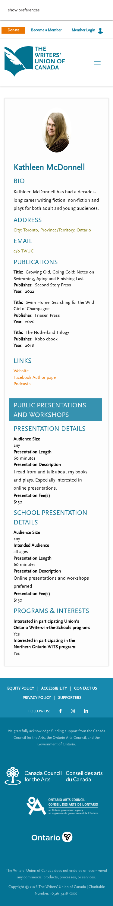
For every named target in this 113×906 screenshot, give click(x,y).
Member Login (83, 30)
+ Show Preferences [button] (22, 10)
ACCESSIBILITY (54, 688)
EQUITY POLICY (20, 688)
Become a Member (46, 30)
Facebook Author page (35, 377)
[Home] (34, 61)
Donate (13, 30)
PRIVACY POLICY (37, 698)
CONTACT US (85, 688)
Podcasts (22, 383)
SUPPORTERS (69, 698)
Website (21, 370)
